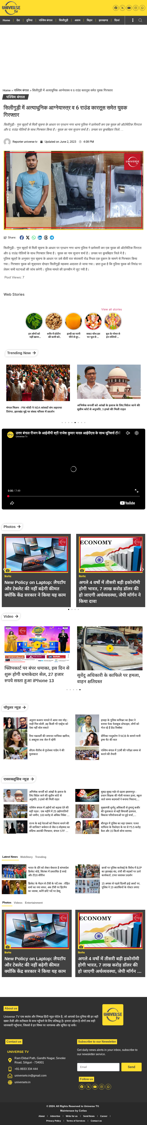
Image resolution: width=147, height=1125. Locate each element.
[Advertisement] (73, 52)
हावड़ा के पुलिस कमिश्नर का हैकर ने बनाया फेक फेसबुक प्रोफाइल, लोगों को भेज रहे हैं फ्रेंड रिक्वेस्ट (120, 724)
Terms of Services (76, 1121)
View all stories (111, 309)
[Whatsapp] (142, 8)
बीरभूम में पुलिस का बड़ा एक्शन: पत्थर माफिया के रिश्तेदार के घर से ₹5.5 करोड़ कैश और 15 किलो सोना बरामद (121, 827)
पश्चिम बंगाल (46, 20)
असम (77, 20)
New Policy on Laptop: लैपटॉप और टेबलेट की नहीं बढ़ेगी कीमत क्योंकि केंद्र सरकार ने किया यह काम (35, 965)
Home (6, 20)
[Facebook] (116, 8)
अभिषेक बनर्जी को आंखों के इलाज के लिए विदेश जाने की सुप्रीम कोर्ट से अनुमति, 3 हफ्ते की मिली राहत (47, 795)
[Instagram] (136, 8)
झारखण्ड (103, 20)
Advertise (55, 1116)
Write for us (72, 1116)
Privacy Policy (53, 1121)
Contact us (96, 1121)
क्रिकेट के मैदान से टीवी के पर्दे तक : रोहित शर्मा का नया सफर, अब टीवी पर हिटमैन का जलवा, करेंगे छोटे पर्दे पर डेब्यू (49, 887)
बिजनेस (7, 952)
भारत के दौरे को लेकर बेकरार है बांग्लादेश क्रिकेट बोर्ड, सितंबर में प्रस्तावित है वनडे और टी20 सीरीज (48, 871)
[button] (22, 237)
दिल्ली (117, 20)
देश (18, 20)
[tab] (10, 857)
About (42, 1116)
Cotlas (83, 1110)
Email (80, 1061)
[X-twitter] (122, 8)
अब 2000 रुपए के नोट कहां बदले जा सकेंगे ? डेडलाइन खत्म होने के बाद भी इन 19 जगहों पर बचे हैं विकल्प (111, 588)
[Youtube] (129, 8)
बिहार (89, 20)
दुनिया (29, 20)
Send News (89, 1116)
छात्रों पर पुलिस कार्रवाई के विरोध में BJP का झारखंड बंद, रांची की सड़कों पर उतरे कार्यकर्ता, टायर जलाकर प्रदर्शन (122, 871)
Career (103, 1116)
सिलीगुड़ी (63, 20)
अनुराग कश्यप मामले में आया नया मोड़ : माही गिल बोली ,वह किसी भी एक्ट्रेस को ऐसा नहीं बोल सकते (48, 724)
